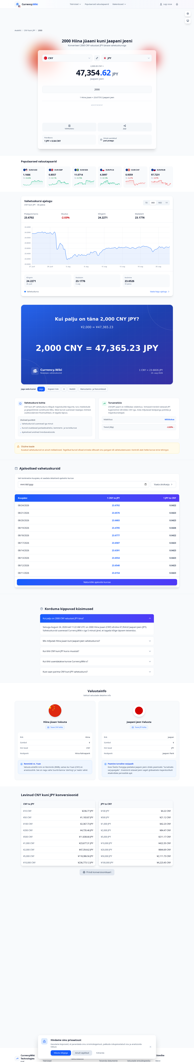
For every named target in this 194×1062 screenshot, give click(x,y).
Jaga (41, 389)
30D (153, 202)
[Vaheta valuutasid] (97, 58)
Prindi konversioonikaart (98, 872)
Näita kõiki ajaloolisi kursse (97, 582)
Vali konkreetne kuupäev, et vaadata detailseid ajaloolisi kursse (46, 478)
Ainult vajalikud (82, 1053)
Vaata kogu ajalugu (158, 291)
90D (160, 202)
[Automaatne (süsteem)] (188, 21)
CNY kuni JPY (29, 30)
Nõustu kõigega (61, 1053)
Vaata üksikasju (162, 484)
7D (146, 202)
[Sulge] (150, 1047)
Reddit (72, 389)
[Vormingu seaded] (188, 14)
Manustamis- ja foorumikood (93, 389)
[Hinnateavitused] (177, 4)
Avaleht (18, 30)
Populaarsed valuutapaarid (97, 4)
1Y (166, 202)
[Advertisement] (97, 18)
